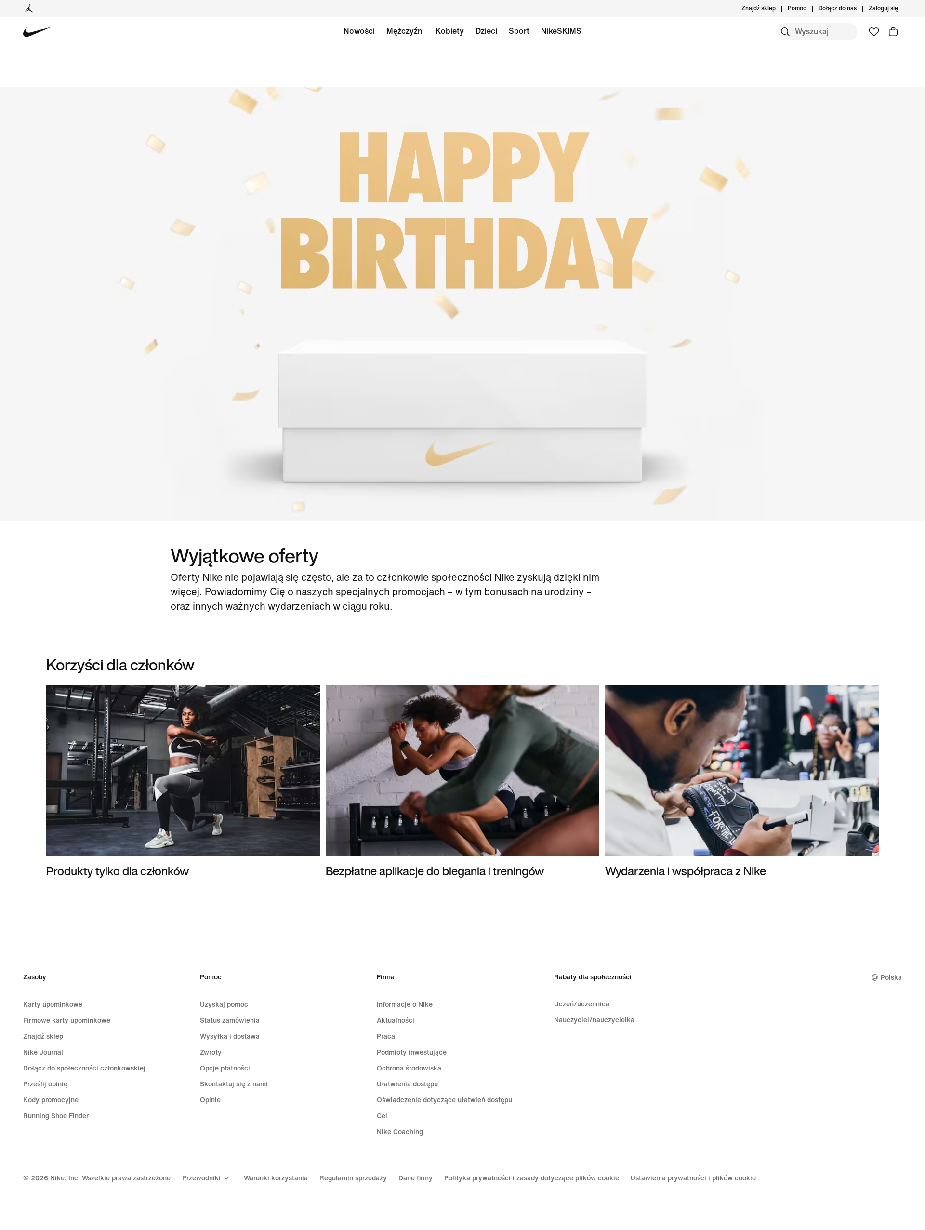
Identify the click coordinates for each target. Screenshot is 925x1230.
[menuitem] (809, 8)
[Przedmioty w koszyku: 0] (893, 31)
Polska (891, 977)
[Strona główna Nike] (37, 32)
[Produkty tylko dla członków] (183, 781)
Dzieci (486, 31)
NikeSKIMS (561, 31)
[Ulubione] (874, 31)
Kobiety (450, 31)
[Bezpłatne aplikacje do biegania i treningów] (462, 781)
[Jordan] (29, 8)
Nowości (359, 31)
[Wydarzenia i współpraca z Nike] (742, 781)
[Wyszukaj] (785, 31)
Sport (519, 31)
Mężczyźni (405, 31)
